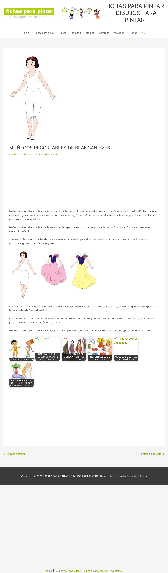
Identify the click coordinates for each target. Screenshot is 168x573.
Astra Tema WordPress (133, 476)
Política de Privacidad (67, 570)
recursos (119, 32)
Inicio (26, 32)
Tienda (133, 32)
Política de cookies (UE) (95, 570)
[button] (143, 33)
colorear (104, 32)
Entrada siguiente (152, 453)
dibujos (90, 32)
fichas (63, 32)
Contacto (116, 570)
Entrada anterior (14, 453)
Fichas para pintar (44, 32)
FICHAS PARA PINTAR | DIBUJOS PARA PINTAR (134, 12)
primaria (76, 32)
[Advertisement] (84, 185)
